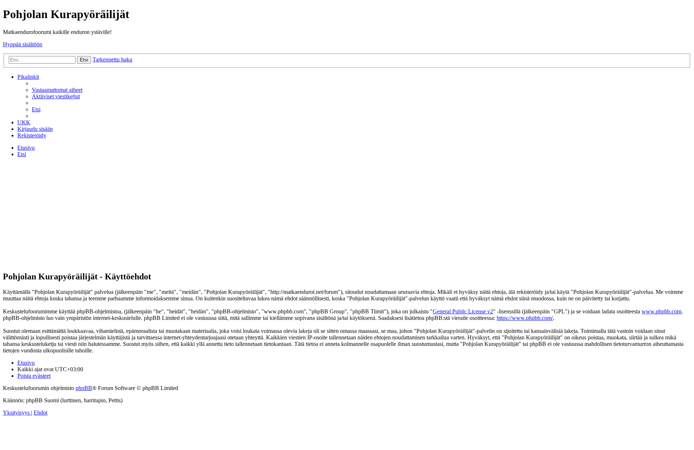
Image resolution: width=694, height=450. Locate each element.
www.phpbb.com (661, 311)
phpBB (84, 388)
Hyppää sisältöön (22, 44)
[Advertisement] (347, 214)
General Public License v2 (463, 311)
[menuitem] (57, 90)
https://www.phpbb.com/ (525, 318)
